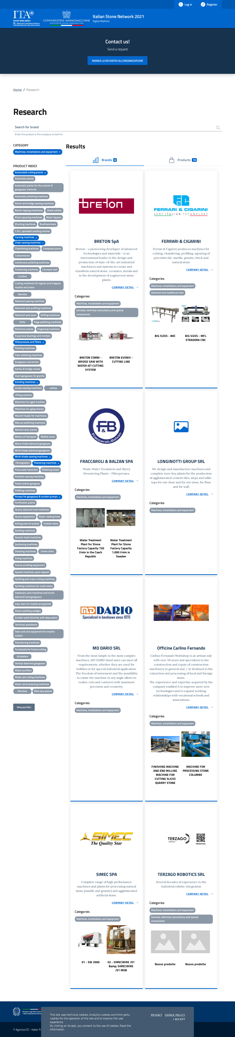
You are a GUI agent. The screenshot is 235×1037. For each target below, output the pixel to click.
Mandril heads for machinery (31, 416)
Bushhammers (48, 224)
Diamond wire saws (26, 315)
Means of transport (25, 436)
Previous (72, 345)
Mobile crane (48, 436)
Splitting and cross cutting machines (35, 579)
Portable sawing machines (29, 476)
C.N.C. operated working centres (32, 231)
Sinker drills (47, 551)
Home (17, 89)
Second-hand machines (28, 537)
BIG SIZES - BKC (165, 336)
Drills (22, 322)
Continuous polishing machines (32, 262)
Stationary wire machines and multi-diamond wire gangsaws (35, 595)
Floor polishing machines (28, 355)
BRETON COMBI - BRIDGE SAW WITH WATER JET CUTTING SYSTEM (90, 363)
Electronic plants (24, 329)
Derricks (22, 294)
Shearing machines (25, 551)
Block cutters (54, 210)
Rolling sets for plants (27, 523)
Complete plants (52, 248)
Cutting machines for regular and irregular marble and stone (38, 285)
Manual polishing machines (30, 423)
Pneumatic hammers (26, 470)
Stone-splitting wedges (28, 611)
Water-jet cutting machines (30, 677)
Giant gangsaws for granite (29, 376)
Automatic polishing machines (31, 196)
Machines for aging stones (29, 409)
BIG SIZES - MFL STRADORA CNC (195, 338)
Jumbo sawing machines (28, 388)
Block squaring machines (28, 217)
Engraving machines (48, 329)
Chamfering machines (27, 248)
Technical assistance (26, 624)
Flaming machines (25, 348)
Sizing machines (23, 558)
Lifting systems (23, 395)
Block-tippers (53, 217)
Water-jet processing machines (32, 684)
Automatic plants (24, 178)
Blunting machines (25, 224)
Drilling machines (50, 315)
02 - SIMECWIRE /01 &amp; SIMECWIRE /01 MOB (121, 966)
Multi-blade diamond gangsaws (32, 450)
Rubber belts (51, 523)
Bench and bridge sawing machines (34, 203)
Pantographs (22, 463)
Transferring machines (27, 642)
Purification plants (25, 502)
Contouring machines (26, 269)
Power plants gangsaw (27, 483)
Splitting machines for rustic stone (34, 586)
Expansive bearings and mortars (32, 336)
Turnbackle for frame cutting (30, 649)
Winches (22, 691)
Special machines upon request (32, 572)
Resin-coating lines (49, 516)
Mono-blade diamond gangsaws (32, 443)
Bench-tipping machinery (29, 210)
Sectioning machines (26, 544)
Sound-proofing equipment (30, 565)
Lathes (53, 388)
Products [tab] (187, 159)
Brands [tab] (109, 159)
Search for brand (27, 127)
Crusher (22, 276)
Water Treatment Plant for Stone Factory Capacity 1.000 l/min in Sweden (121, 548)
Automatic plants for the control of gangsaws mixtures (34, 187)
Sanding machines (25, 530)
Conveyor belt (49, 269)
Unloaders (22, 656)
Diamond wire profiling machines (33, 308)
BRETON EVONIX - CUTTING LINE (121, 359)
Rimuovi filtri (24, 707)
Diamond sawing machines (29, 301)
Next (141, 345)
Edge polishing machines (47, 322)
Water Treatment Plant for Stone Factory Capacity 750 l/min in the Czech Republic (90, 548)
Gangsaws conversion (27, 362)
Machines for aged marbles (30, 402)
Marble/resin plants (26, 430)
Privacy (156, 1015)
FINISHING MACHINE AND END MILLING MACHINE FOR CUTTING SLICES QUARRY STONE (165, 774)
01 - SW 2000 (91, 962)
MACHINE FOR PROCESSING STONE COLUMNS (196, 770)
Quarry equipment (25, 516)
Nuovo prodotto (165, 964)
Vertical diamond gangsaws (30, 663)
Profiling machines (25, 490)
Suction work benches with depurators (36, 617)
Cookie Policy (175, 1015)
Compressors (22, 255)
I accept (179, 1019)
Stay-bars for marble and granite (33, 604)
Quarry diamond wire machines (32, 509)
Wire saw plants (43, 691)
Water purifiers (23, 670)
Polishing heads (50, 470)
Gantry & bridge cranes (27, 369)
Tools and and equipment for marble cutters (35, 633)
